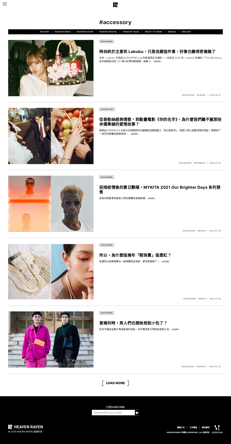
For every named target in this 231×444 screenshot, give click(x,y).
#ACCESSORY (188, 95)
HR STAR (44, 31)
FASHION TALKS (131, 31)
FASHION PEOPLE (108, 31)
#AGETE (202, 298)
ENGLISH (186, 31)
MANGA (172, 31)
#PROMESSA (200, 163)
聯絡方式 (181, 427)
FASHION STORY (85, 31)
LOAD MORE (115, 383)
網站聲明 (205, 427)
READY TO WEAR (153, 31)
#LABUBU (201, 95)
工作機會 (193, 427)
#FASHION (201, 366)
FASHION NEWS (63, 31)
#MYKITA (202, 231)
